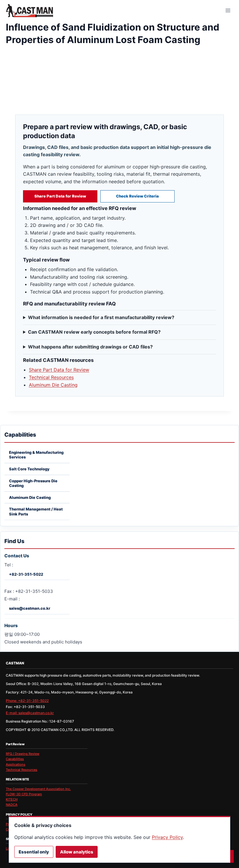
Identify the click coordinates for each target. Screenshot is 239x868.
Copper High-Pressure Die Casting (33, 483)
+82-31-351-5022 (26, 574)
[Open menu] (227, 10)
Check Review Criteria (137, 196)
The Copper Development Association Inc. (38, 789)
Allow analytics (76, 852)
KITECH (11, 799)
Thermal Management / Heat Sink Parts (36, 511)
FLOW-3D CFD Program (24, 794)
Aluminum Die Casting (53, 385)
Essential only (34, 852)
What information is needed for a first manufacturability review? (101, 317)
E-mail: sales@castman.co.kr (30, 713)
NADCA (11, 805)
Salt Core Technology (29, 469)
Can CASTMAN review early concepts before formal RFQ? (94, 332)
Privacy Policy (167, 837)
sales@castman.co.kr (29, 608)
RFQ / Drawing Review (22, 754)
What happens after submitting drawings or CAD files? (90, 347)
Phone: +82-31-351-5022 (27, 700)
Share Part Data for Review (60, 196)
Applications (15, 764)
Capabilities (15, 759)
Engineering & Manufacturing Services (36, 455)
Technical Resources (51, 377)
